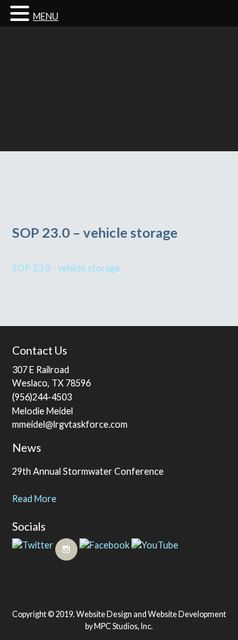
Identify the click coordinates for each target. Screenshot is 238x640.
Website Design (104, 614)
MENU (45, 16)
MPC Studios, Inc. (123, 626)
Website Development (187, 614)
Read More (34, 498)
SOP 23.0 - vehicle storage (66, 267)
